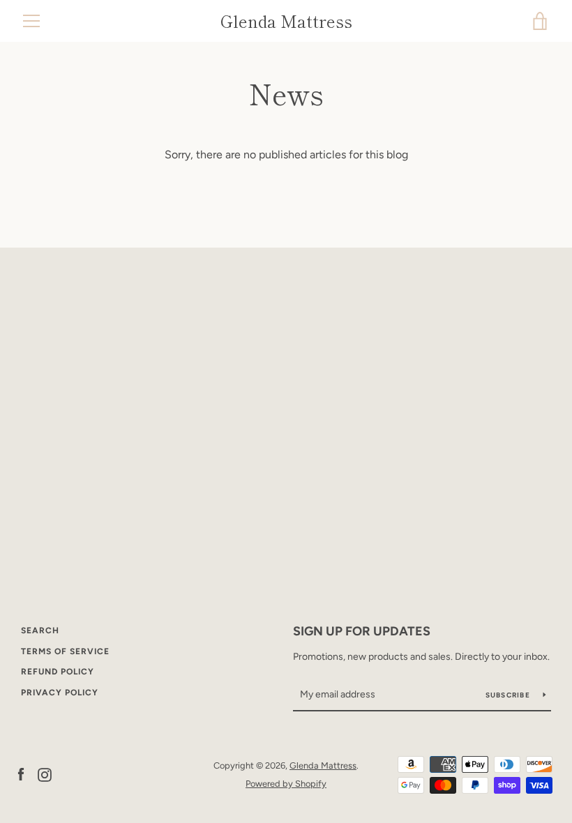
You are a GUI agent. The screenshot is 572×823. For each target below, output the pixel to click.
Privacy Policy (59, 692)
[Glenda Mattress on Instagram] (45, 773)
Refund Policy (57, 672)
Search (40, 630)
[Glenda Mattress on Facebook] (21, 773)
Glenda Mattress (286, 21)
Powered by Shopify (286, 783)
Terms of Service (65, 651)
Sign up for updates (361, 631)
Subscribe (509, 695)
